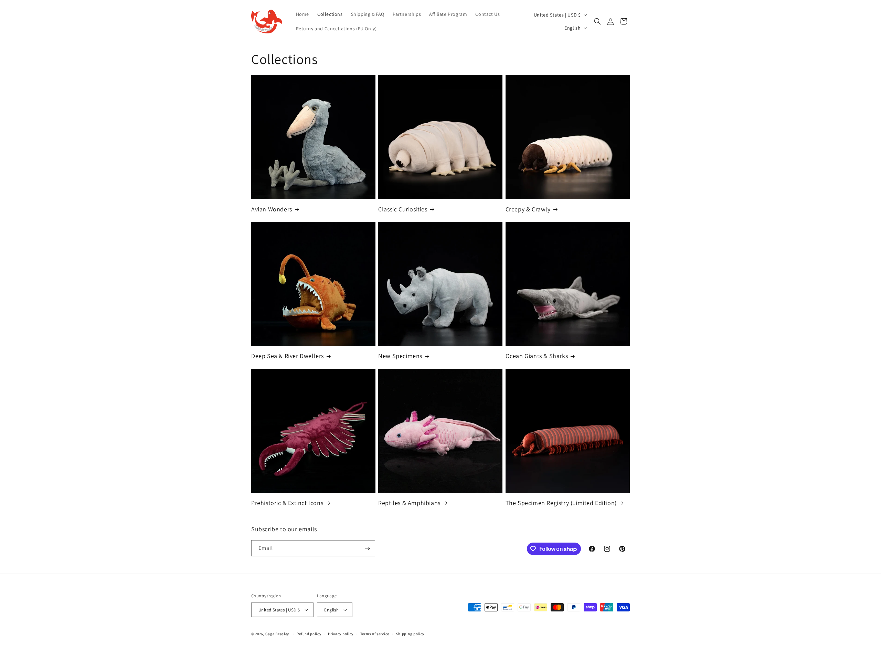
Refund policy (309, 633)
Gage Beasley (277, 633)
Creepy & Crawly (528, 209)
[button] (597, 21)
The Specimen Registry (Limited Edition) (561, 503)
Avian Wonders (271, 209)
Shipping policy (410, 633)
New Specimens (400, 356)
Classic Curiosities (402, 209)
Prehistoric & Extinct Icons (287, 503)
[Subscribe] (367, 548)
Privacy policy (340, 633)
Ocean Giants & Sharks (537, 356)
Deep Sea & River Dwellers (287, 356)
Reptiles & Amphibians (409, 503)
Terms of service (374, 633)
